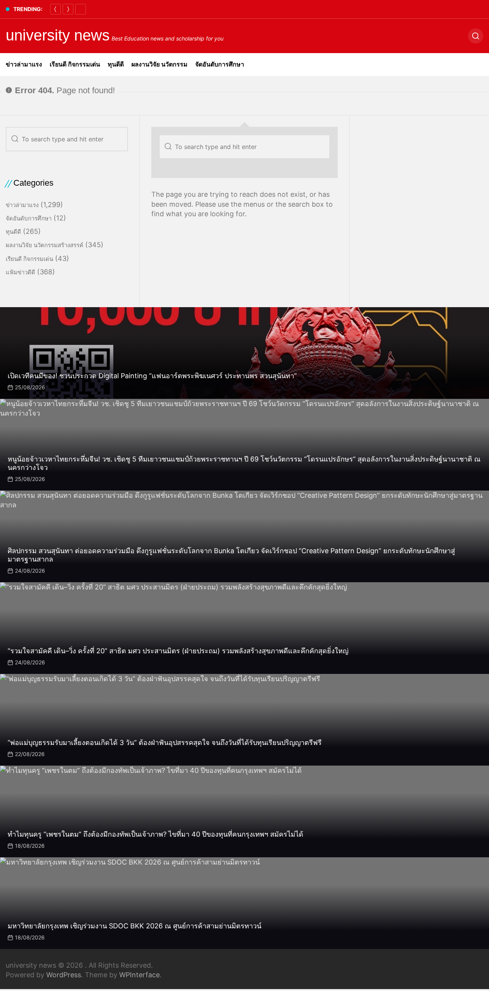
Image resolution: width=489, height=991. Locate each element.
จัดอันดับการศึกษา (219, 64)
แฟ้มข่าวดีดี (20, 272)
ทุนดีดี (116, 64)
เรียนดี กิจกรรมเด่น (75, 64)
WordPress (63, 975)
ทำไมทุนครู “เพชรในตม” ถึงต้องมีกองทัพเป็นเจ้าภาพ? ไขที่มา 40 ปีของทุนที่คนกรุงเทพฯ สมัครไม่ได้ (155, 834)
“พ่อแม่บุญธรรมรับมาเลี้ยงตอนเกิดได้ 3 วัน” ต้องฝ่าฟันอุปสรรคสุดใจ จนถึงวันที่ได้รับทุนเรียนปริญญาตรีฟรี (165, 742)
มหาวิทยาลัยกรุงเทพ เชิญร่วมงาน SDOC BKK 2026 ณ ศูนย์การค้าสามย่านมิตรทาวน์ (134, 926)
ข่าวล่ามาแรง (24, 64)
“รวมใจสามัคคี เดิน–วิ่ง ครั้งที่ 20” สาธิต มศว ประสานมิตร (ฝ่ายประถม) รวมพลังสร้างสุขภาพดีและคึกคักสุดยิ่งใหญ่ (178, 651)
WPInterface (139, 975)
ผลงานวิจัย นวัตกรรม (159, 64)
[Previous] (55, 9)
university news (58, 35)
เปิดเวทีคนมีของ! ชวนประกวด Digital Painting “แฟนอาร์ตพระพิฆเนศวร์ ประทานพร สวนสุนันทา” (152, 376)
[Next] (68, 9)
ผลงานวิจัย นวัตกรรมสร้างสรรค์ (44, 245)
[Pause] (80, 9)
